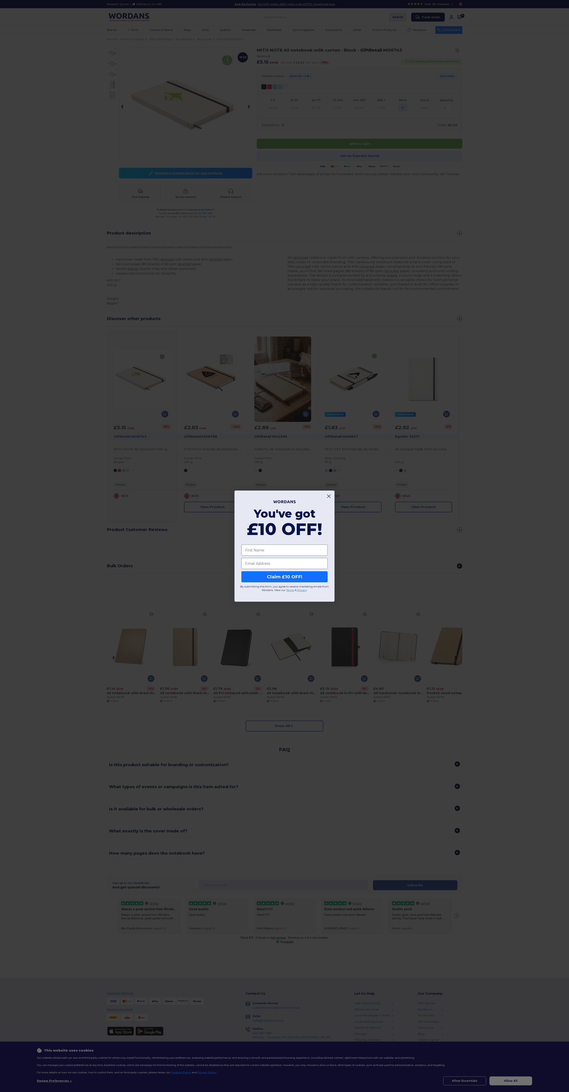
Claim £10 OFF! (284, 576)
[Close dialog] (329, 496)
